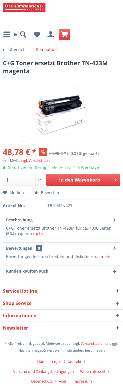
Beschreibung (19, 219)
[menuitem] (15, 34)
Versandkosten (92, 343)
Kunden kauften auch (27, 271)
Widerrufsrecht (93, 371)
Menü (20, 34)
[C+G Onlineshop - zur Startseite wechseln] (46, 14)
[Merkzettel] (36, 34)
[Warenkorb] (64, 34)
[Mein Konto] (50, 34)
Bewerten (49, 192)
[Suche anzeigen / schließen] (22, 34)
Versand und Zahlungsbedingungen (43, 371)
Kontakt (75, 361)
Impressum (82, 381)
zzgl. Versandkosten (36, 160)
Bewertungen (19, 248)
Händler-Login (49, 361)
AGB (62, 381)
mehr (37, 233)
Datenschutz (42, 381)
